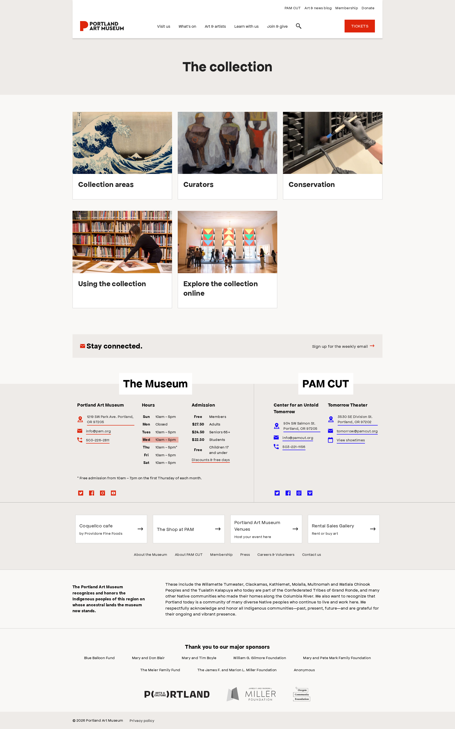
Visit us (163, 26)
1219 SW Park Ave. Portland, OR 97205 (110, 419)
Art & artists (215, 26)
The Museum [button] (155, 383)
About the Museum (150, 554)
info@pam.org (98, 431)
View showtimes (351, 440)
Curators (198, 184)
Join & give (277, 26)
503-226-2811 (97, 440)
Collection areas (106, 184)
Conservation (312, 184)
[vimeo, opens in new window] (310, 493)
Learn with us (246, 26)
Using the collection (112, 284)
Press (245, 554)
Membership (346, 7)
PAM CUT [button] (325, 383)
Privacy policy (142, 720)
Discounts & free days (211, 459)
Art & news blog (318, 7)
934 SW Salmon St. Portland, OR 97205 (300, 425)
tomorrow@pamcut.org (357, 431)
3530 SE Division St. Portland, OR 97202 (355, 419)
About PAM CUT (189, 554)
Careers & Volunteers (276, 554)
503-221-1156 (293, 446)
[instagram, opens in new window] (102, 493)
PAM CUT (293, 7)
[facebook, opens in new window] (91, 493)
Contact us (311, 554)
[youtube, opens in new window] (113, 493)
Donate (368, 7)
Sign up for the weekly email (340, 346)
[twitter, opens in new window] (80, 493)
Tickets (359, 25)
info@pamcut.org (297, 437)
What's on (187, 26)
